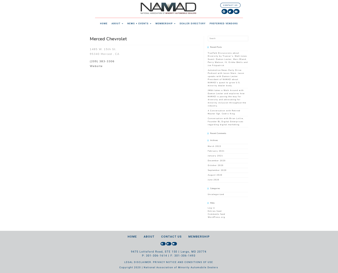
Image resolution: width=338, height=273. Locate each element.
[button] (230, 5)
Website (96, 66)
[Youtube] (237, 11)
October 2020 (216, 165)
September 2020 (217, 170)
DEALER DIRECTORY (193, 23)
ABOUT (116, 23)
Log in (211, 208)
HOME (104, 23)
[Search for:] (228, 38)
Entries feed (215, 211)
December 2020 (217, 161)
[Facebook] (224, 11)
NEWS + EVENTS (138, 23)
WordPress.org (216, 217)
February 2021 (216, 151)
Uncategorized (216, 194)
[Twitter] (230, 11)
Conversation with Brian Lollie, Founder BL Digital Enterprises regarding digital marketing (226, 121)
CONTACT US (171, 236)
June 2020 (213, 180)
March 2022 (214, 146)
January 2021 (215, 156)
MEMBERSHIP (164, 23)
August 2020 (215, 175)
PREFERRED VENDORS (224, 23)
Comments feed (216, 214)
